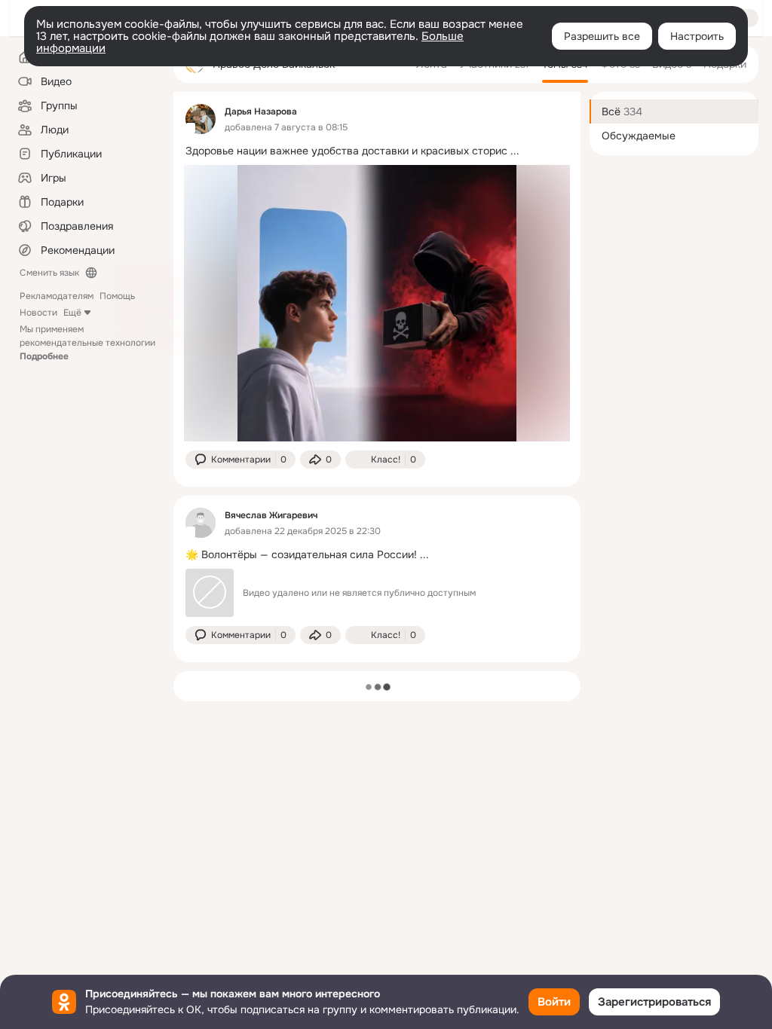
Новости (38, 313)
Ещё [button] (72, 313)
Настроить (697, 36)
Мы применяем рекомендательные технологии (87, 342)
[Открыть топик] (376, 151)
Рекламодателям (56, 296)
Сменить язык (49, 273)
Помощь (117, 296)
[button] (240, 459)
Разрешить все (602, 36)
